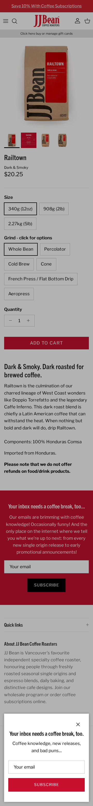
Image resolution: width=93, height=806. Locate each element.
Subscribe (46, 784)
